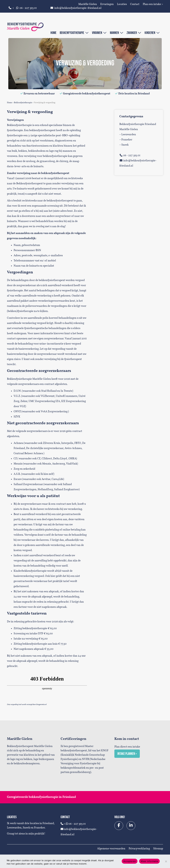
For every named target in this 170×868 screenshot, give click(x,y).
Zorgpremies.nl (41, 704)
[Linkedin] (131, 825)
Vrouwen (97, 33)
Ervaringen (107, 4)
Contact (134, 4)
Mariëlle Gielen (87, 4)
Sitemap (158, 848)
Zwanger (132, 33)
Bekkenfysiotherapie (72, 33)
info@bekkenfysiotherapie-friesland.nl (77, 8)
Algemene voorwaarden (111, 848)
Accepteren (129, 861)
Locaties (122, 4)
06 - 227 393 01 (28, 8)
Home (53, 33)
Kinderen (150, 33)
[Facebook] (119, 825)
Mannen (115, 33)
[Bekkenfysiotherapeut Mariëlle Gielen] (25, 27)
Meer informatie (149, 861)
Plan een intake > (153, 4)
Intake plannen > (127, 753)
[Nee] (166, 861)
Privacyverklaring (139, 848)
